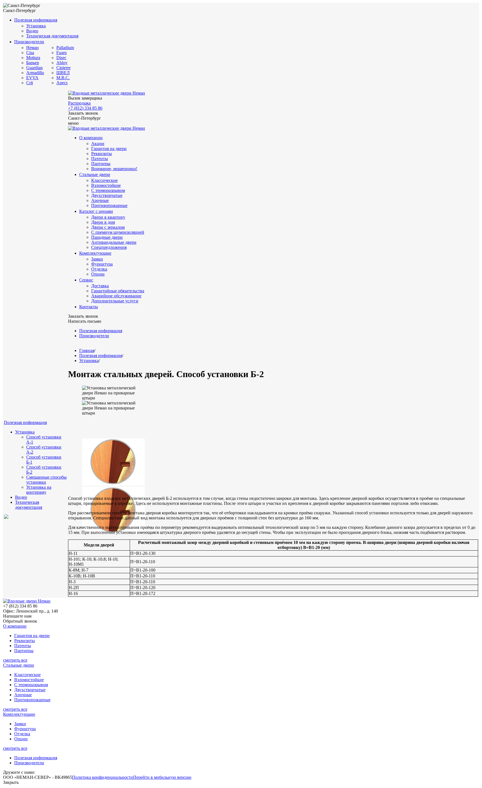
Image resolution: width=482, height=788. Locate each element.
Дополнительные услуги (114, 300)
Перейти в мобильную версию (162, 777)
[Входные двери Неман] (26, 601)
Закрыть (11, 782)
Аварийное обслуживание (116, 295)
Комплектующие (95, 253)
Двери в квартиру (108, 217)
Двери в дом (103, 222)
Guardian (34, 67)
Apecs (62, 82)
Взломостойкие (106, 185)
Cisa (30, 52)
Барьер (32, 62)
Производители (29, 41)
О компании (91, 137)
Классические (104, 180)
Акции (97, 143)
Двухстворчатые (106, 195)
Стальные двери (94, 174)
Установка (36, 25)
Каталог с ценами (96, 211)
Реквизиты (101, 153)
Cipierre (63, 67)
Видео (32, 30)
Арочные (100, 200)
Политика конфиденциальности (102, 777)
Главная (86, 350)
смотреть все (15, 660)
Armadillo (35, 72)
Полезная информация (35, 20)
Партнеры (100, 163)
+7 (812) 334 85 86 (85, 108)
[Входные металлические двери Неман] (106, 93)
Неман (32, 47)
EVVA (32, 77)
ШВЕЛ (63, 72)
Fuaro (61, 52)
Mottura (33, 57)
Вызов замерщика (85, 98)
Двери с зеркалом (108, 227)
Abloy (62, 62)
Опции (98, 274)
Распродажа (79, 103)
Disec (61, 57)
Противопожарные (109, 205)
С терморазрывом (108, 190)
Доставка (100, 285)
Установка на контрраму (38, 490)
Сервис (86, 280)
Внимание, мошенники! (114, 168)
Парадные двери (107, 237)
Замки (97, 259)
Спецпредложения (109, 247)
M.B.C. (63, 77)
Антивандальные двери (113, 242)
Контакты (88, 306)
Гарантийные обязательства (117, 290)
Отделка (99, 269)
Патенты (99, 158)
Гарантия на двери (109, 148)
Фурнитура (102, 264)
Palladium (65, 47)
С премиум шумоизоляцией (117, 232)
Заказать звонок (83, 113)
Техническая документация (52, 35)
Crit (29, 82)
